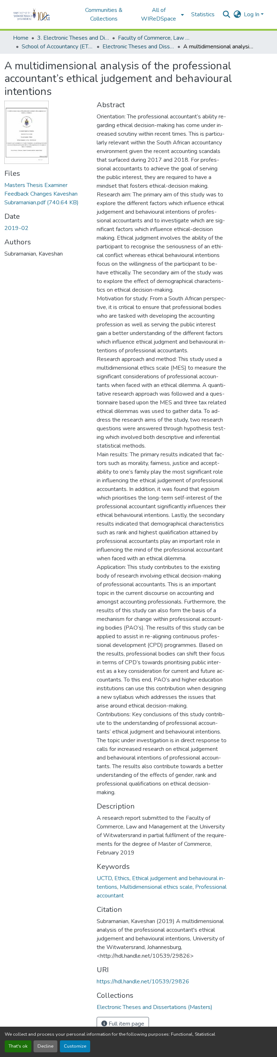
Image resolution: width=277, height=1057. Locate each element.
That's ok (18, 1046)
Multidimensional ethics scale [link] (156, 887)
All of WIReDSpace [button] (158, 14)
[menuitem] (161, 14)
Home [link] (20, 38)
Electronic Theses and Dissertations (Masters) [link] (138, 47)
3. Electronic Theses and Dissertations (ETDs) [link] (73, 38)
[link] (46, 194)
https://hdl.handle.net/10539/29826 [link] (143, 982)
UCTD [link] (104, 878)
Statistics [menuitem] (203, 14)
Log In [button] (252, 14)
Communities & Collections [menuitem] (104, 14)
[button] (41, 14)
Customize (75, 1046)
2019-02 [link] (16, 228)
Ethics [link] (121, 878)
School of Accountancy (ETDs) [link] (58, 47)
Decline (45, 1046)
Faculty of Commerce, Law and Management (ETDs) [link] (154, 38)
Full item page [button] (125, 1024)
